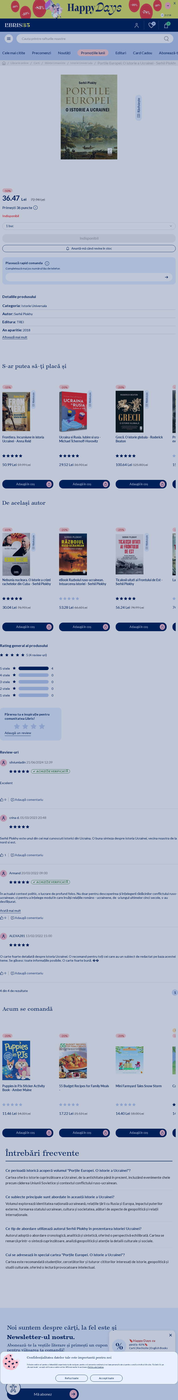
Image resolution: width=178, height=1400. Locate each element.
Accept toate (106, 1378)
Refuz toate (72, 1378)
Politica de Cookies (96, 1367)
